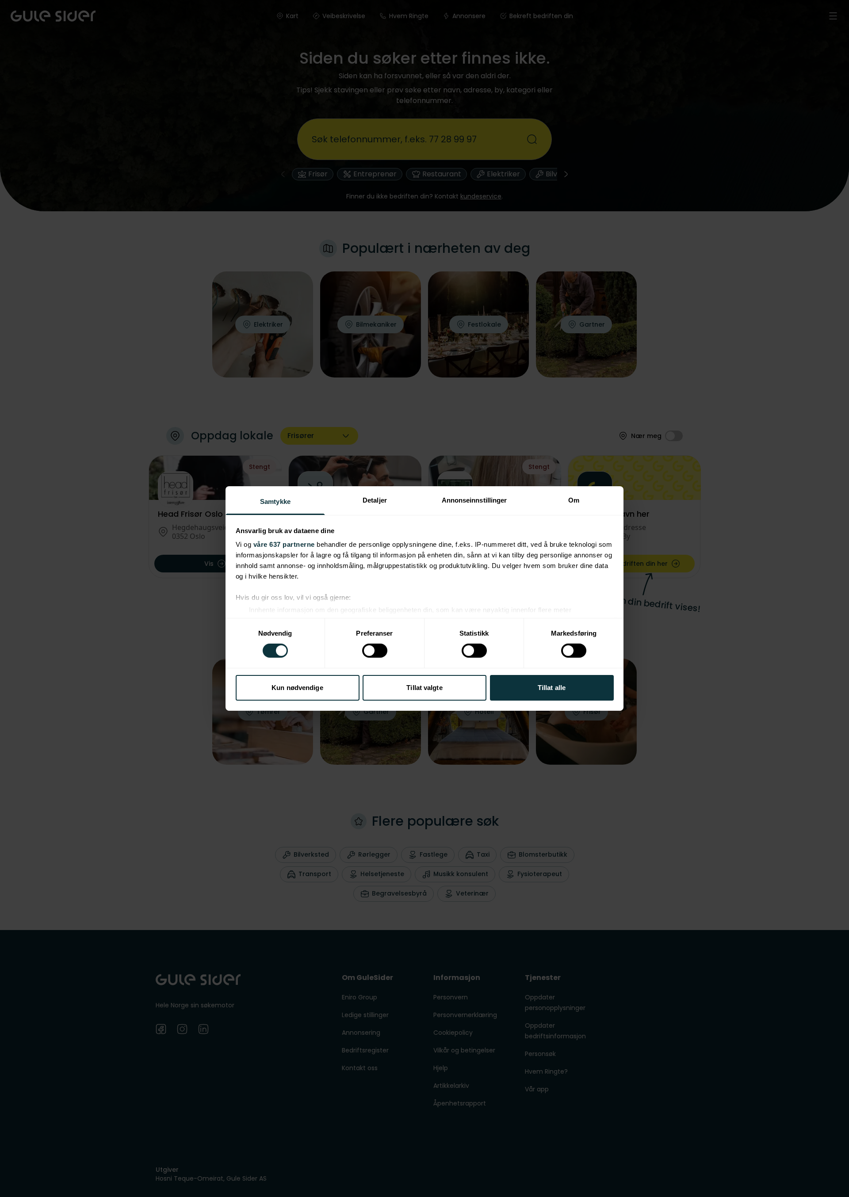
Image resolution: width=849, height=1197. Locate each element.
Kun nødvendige (297, 687)
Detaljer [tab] (375, 500)
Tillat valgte (424, 687)
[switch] (374, 651)
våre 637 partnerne (284, 544)
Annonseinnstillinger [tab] (474, 500)
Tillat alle (552, 687)
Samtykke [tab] (275, 501)
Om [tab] (573, 500)
